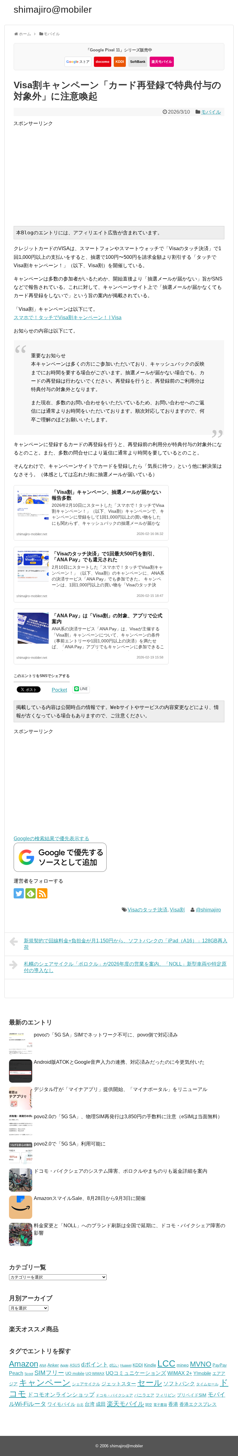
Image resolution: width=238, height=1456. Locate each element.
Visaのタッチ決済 (147, 909)
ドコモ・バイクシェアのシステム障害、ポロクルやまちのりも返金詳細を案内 (120, 1171)
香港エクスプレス (198, 1404)
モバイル (211, 112)
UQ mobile (74, 1373)
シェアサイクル (86, 1384)
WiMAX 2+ (179, 1373)
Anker (53, 1365)
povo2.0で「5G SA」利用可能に (70, 1143)
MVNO (200, 1364)
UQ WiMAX (95, 1373)
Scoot (28, 1374)
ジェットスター (118, 1383)
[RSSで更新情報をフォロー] (42, 893)
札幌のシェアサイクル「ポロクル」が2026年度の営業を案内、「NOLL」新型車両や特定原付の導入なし (125, 967)
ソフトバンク (179, 1384)
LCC (166, 1363)
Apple (64, 1365)
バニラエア (144, 1395)
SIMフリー (49, 1372)
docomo (102, 61)
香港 (173, 1404)
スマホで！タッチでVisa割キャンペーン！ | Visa (67, 317)
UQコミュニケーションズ (136, 1373)
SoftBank (137, 61)
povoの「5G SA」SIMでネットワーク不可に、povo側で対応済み (106, 1034)
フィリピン (166, 1395)
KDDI (120, 61)
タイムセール (207, 1384)
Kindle (150, 1365)
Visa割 (177, 909)
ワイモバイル (61, 1404)
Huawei (125, 1365)
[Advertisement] (125, 171)
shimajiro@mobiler (53, 9)
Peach (16, 1373)
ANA (42, 1365)
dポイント (94, 1364)
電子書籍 (160, 1404)
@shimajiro (208, 909)
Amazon (23, 1363)
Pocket (59, 690)
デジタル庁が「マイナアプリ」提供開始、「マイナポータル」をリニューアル (120, 1089)
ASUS (75, 1365)
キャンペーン (45, 1382)
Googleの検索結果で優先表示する (51, 838)
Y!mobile (202, 1373)
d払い (114, 1365)
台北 (80, 1404)
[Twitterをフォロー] (19, 893)
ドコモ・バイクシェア (114, 1395)
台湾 (90, 1404)
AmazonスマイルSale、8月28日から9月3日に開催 (90, 1198)
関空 (148, 1404)
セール (149, 1382)
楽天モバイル (162, 61)
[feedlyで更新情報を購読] (30, 893)
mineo (183, 1365)
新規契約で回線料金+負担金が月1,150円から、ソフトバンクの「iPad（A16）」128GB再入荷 (125, 944)
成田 (101, 1404)
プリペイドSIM (191, 1395)
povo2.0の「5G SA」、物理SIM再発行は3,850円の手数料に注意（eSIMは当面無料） (128, 1116)
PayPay (220, 1365)
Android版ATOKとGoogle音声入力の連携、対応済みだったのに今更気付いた (119, 1062)
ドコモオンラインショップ (61, 1395)
